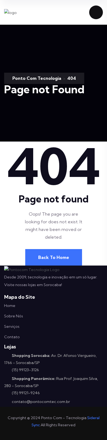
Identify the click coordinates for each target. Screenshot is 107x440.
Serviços (11, 326)
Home (9, 305)
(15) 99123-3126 (25, 369)
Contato (12, 336)
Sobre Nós (13, 316)
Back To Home (53, 257)
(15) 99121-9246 (26, 392)
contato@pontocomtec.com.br (41, 401)
